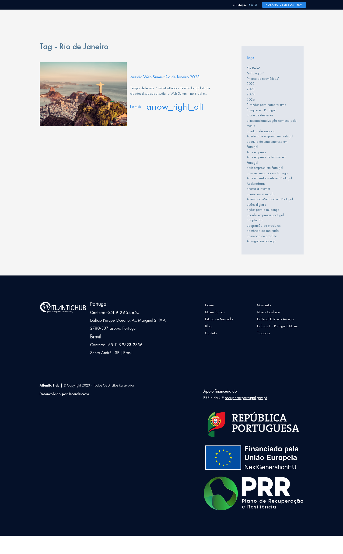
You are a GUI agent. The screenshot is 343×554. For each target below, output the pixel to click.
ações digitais (256, 204)
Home (209, 305)
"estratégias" (255, 73)
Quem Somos (214, 312)
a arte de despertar (260, 115)
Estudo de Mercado (219, 319)
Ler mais (166, 106)
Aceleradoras (256, 183)
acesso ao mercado (261, 194)
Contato (211, 333)
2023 (251, 89)
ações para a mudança (263, 210)
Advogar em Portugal (261, 241)
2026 (251, 100)
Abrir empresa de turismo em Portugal (266, 160)
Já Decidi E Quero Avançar (275, 319)
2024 (251, 94)
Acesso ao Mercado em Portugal (270, 199)
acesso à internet (258, 189)
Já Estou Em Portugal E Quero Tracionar (277, 329)
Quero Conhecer (268, 312)
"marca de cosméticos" (263, 79)
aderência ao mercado (263, 231)
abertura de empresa (261, 131)
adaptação (254, 220)
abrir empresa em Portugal (265, 168)
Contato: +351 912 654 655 (115, 312)
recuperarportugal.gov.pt (246, 397)
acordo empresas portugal (265, 215)
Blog (208, 326)
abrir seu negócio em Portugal (267, 173)
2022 (251, 84)
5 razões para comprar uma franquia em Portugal (266, 107)
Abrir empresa (256, 152)
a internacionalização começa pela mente (272, 123)
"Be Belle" (253, 68)
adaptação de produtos (263, 225)
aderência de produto (262, 236)
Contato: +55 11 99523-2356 (116, 344)
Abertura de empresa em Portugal (270, 136)
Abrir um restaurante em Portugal (269, 178)
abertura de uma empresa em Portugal (267, 144)
